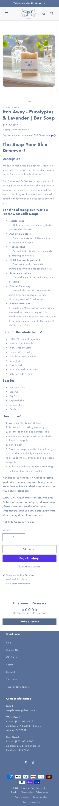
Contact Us (12, 650)
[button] (6, 13)
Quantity (7, 529)
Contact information (31, 802)
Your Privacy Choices (17, 687)
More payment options (29, 566)
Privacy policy (27, 792)
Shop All (10, 672)
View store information (18, 583)
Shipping (6, 129)
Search (10, 664)
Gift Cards (11, 657)
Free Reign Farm (28, 788)
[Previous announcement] (6, 3)
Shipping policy (40, 797)
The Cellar (11, 679)
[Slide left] (22, 101)
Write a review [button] (29, 621)
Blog (8, 642)
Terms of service (22, 797)
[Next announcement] (53, 3)
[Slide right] (36, 101)
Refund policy (42, 792)
